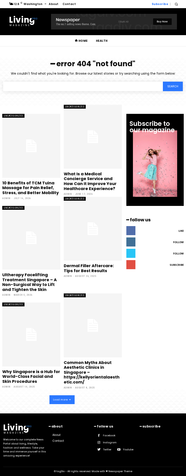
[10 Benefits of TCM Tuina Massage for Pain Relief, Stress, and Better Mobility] (31, 146)
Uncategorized (13, 115)
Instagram (110, 442)
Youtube (128, 449)
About (56, 435)
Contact (58, 441)
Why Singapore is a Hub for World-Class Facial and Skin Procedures (31, 376)
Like (181, 230)
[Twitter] (99, 449)
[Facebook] (99, 435)
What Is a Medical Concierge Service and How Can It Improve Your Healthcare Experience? (90, 181)
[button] (176, 4)
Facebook (109, 435)
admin (6, 198)
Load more (60, 399)
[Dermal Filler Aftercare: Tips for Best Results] (93, 229)
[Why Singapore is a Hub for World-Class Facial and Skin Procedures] (31, 334)
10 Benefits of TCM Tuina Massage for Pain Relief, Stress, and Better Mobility (30, 187)
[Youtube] (119, 449)
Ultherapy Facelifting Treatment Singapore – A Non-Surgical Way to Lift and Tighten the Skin (29, 282)
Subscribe (177, 264)
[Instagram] (99, 442)
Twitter (107, 449)
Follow (178, 242)
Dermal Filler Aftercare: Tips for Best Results (89, 268)
